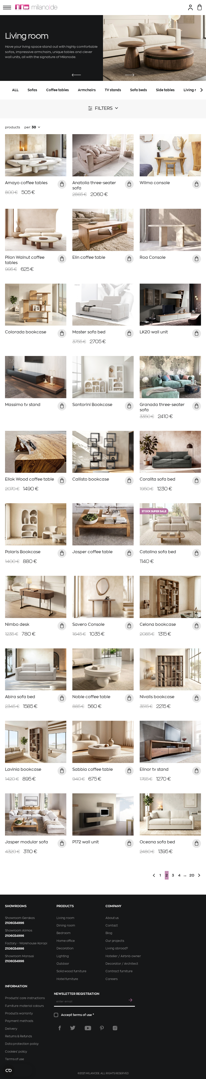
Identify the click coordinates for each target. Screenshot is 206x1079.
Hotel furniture (67, 979)
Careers (112, 979)
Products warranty (19, 1013)
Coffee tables (57, 90)
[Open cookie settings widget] (18, 1070)
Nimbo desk (17, 625)
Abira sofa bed (20, 697)
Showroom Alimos (18, 930)
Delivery (11, 1028)
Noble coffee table (91, 697)
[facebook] (60, 1028)
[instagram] (115, 1028)
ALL (15, 90)
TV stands (113, 90)
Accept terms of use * (77, 1014)
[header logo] (36, 7)
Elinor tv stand (154, 769)
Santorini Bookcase (92, 405)
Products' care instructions (25, 998)
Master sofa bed (89, 332)
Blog (109, 933)
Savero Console (88, 625)
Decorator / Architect (122, 963)
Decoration (65, 948)
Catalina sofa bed (158, 552)
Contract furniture (119, 971)
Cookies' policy (16, 1051)
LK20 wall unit (154, 332)
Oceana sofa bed (157, 842)
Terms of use (14, 1059)
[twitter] (73, 1028)
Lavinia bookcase (23, 769)
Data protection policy (22, 1043)
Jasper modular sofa (26, 842)
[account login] (190, 7)
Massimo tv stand (22, 405)
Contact (112, 925)
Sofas (32, 90)
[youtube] (88, 1028)
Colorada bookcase (25, 332)
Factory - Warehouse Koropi (26, 943)
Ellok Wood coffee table (29, 479)
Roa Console (153, 257)
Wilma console (155, 183)
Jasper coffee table (92, 552)
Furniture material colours (24, 1005)
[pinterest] (102, 1028)
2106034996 (14, 922)
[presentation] (76, 75)
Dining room (66, 925)
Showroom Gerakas (20, 917)
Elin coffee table (88, 257)
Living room (65, 917)
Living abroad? (117, 948)
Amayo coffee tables (26, 183)
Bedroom (64, 933)
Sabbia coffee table (92, 769)
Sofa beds (138, 90)
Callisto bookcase (90, 479)
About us (112, 917)
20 (191, 875)
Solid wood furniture (71, 971)
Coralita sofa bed (157, 479)
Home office (66, 940)
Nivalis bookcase (157, 697)
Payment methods (19, 1020)
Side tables (165, 90)
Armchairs (87, 90)
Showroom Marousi (19, 956)
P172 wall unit (85, 842)
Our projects (115, 940)
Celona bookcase (158, 625)
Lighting (63, 956)
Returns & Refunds (18, 1036)
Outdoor (63, 963)
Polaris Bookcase (22, 552)
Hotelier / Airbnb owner (123, 956)
